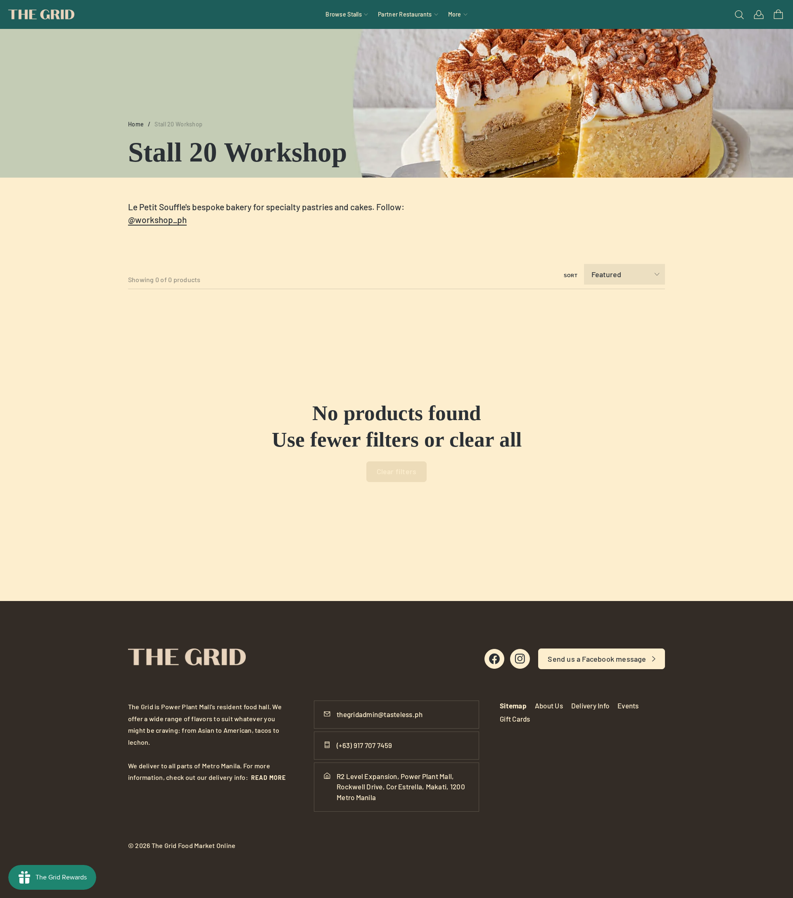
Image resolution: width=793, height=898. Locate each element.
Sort (571, 275)
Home (136, 124)
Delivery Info (590, 705)
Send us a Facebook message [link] (597, 658)
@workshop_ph (157, 219)
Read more (268, 777)
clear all (485, 439)
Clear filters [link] (397, 471)
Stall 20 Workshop (178, 124)
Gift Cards (515, 719)
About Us (549, 705)
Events (628, 705)
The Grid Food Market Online (194, 845)
